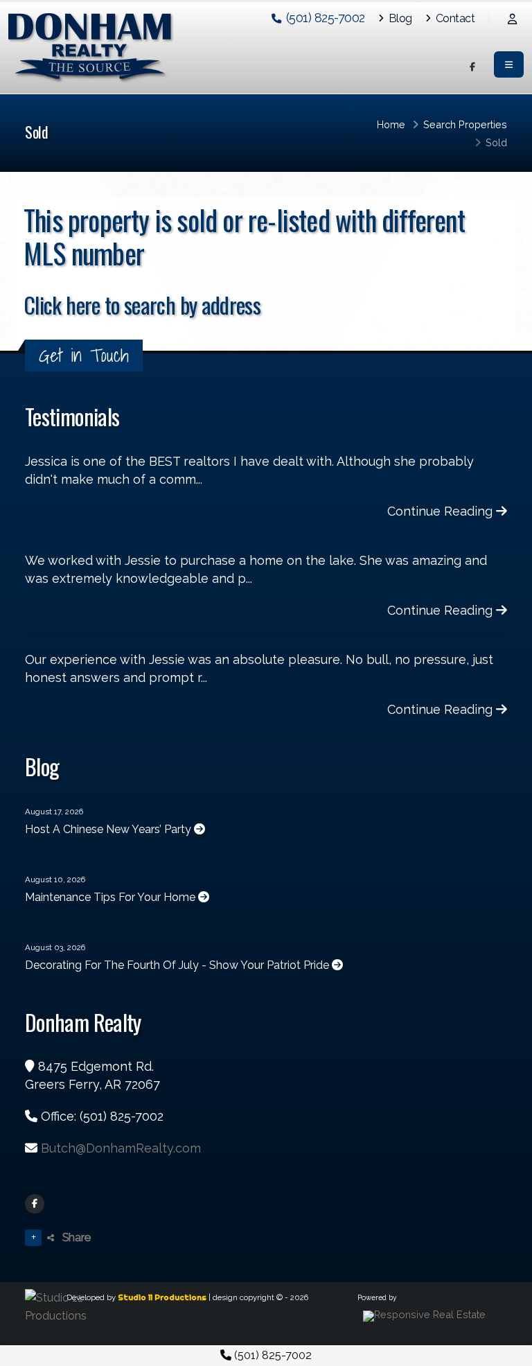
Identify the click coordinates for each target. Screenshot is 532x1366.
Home (391, 124)
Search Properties (465, 124)
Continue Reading (441, 511)
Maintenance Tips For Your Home (111, 897)
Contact (454, 18)
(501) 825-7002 (271, 1355)
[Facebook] (34, 1204)
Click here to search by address (142, 304)
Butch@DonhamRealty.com (121, 1148)
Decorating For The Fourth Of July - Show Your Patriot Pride (178, 965)
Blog (399, 18)
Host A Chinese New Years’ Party (109, 829)
